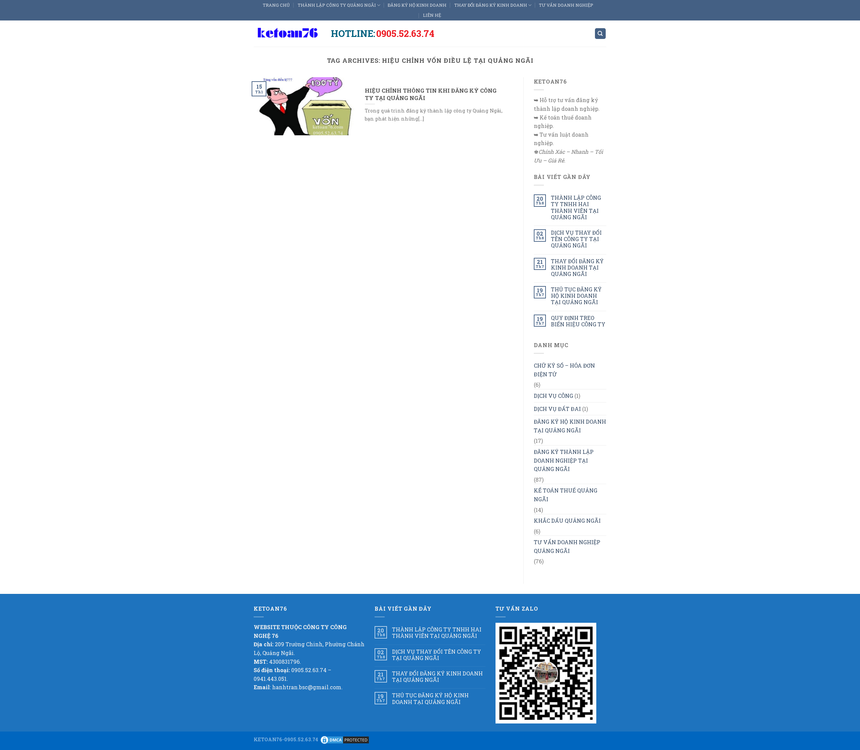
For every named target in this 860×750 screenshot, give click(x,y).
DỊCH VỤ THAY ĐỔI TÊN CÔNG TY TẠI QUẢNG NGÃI (576, 239)
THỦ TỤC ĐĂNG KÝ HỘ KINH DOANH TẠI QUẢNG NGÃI (576, 296)
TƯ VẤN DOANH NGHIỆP (566, 5)
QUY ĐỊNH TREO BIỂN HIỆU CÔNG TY (578, 321)
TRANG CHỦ (276, 5)
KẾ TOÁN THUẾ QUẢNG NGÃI (565, 495)
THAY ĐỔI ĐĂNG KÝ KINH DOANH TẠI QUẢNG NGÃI (577, 267)
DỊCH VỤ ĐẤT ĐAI (557, 408)
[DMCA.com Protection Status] (344, 739)
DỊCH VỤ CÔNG (553, 395)
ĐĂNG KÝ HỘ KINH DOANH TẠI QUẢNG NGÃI (570, 426)
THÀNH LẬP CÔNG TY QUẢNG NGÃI (337, 5)
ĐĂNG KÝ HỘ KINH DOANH (417, 5)
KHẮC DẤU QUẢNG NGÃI (567, 520)
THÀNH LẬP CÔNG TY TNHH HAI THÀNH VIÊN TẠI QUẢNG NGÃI (576, 207)
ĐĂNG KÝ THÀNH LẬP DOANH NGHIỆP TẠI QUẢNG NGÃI (564, 460)
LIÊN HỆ (432, 15)
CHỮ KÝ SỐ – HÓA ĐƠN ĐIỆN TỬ (564, 370)
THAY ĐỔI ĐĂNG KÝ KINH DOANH (490, 5)
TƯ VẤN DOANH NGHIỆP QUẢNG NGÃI (567, 546)
